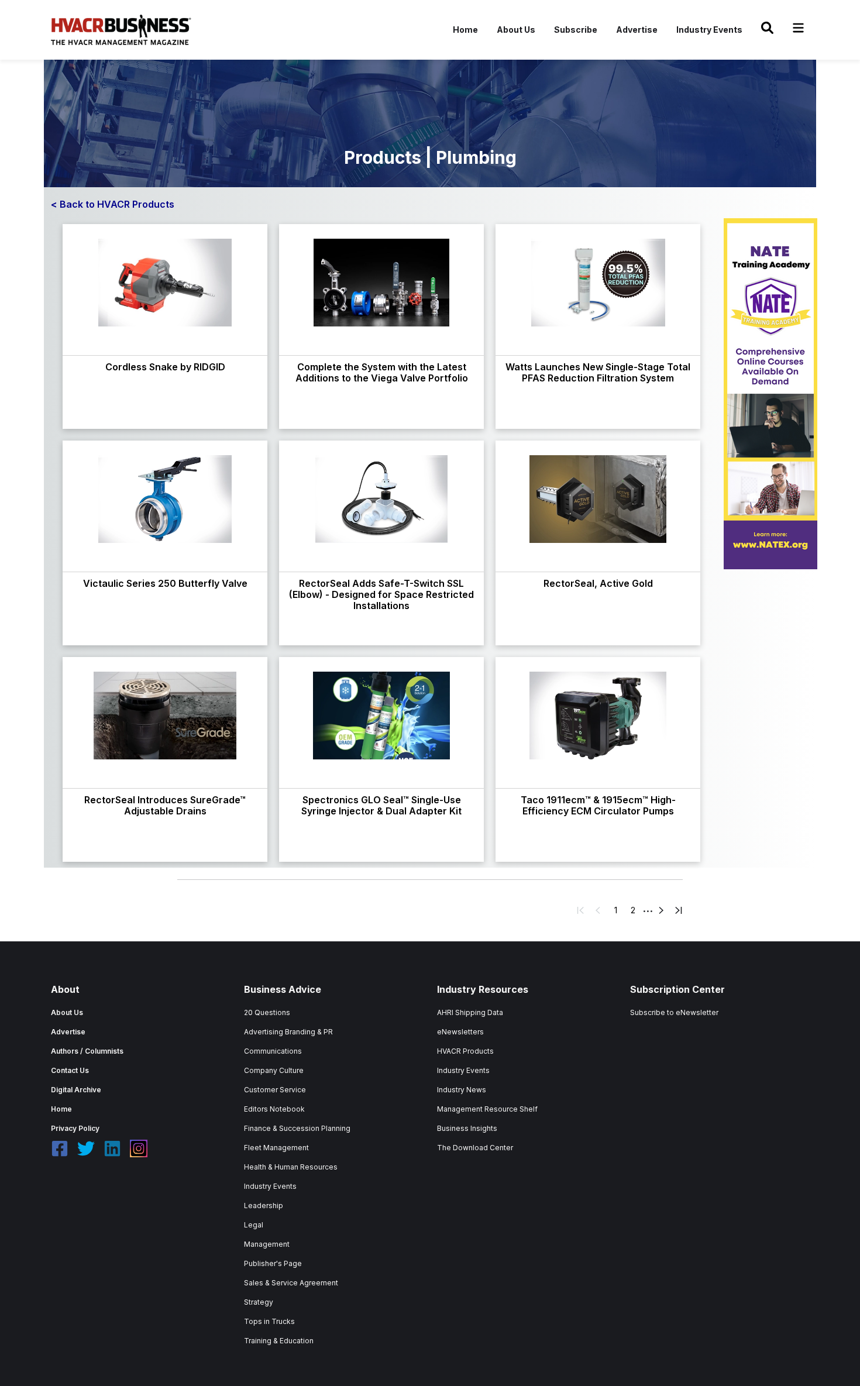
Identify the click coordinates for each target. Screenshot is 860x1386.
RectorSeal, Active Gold (598, 583)
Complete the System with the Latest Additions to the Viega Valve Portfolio (381, 372)
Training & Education (279, 1340)
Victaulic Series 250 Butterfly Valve (165, 583)
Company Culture (274, 1070)
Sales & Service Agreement (291, 1282)
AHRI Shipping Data (470, 1012)
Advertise (637, 30)
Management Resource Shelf (487, 1109)
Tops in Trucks (269, 1321)
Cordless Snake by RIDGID (165, 367)
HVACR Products (465, 1051)
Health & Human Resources (291, 1167)
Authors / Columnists (87, 1051)
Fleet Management (276, 1147)
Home (465, 30)
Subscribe (575, 30)
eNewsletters (460, 1031)
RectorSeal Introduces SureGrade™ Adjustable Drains (165, 805)
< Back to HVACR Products (112, 204)
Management (267, 1244)
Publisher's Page (273, 1263)
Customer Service (275, 1089)
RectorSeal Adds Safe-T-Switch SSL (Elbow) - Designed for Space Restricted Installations (381, 594)
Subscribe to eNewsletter (674, 1012)
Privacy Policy (75, 1128)
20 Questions (267, 1012)
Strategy (258, 1302)
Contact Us (70, 1070)
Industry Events (709, 30)
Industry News (461, 1089)
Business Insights (467, 1128)
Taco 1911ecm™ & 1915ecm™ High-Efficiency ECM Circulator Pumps (598, 805)
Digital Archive (76, 1089)
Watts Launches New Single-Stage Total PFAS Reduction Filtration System (597, 372)
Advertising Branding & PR (288, 1031)
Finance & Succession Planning (297, 1128)
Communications (273, 1051)
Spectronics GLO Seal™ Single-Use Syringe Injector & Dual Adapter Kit (381, 805)
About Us (516, 30)
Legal (253, 1224)
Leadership (263, 1205)
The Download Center (475, 1147)
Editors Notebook (274, 1109)
